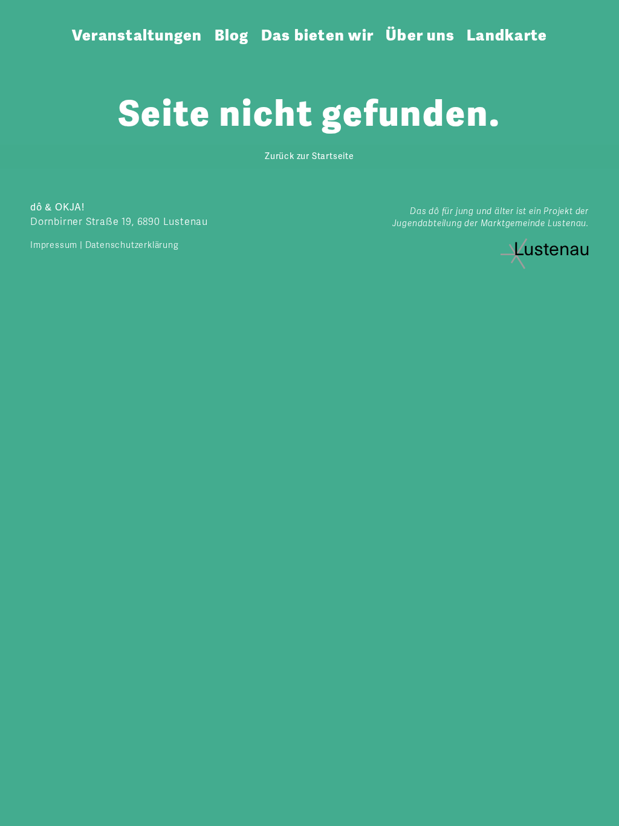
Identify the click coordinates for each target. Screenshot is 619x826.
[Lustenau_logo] (545, 243)
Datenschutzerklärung (132, 245)
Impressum (53, 245)
